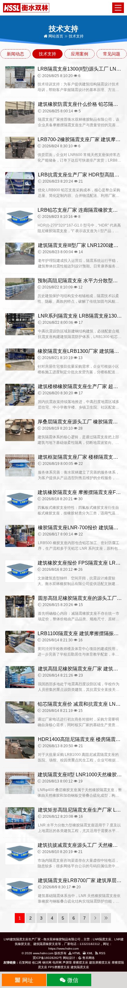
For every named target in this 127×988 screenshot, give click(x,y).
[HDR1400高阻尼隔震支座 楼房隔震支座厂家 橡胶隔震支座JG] (20, 747)
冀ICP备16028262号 (47, 958)
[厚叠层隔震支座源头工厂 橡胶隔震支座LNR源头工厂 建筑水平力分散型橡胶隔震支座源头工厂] (20, 429)
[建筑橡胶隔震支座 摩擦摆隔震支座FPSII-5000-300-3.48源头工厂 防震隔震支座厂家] (20, 500)
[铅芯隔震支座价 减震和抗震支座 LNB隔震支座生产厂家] (20, 711)
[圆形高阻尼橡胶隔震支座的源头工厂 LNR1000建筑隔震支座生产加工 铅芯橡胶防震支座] (20, 606)
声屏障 (67, 962)
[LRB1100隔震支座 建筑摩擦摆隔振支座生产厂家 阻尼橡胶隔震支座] (20, 641)
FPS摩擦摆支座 (59, 967)
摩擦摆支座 (80, 962)
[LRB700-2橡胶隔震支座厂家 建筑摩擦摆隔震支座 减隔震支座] (20, 147)
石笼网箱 (25, 962)
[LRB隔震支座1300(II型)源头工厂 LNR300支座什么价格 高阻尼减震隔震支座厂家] (20, 77)
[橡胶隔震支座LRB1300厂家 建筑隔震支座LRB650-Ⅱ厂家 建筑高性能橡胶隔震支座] (20, 359)
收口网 (36, 962)
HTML (76, 953)
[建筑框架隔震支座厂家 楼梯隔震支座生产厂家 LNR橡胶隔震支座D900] (20, 464)
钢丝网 (46, 962)
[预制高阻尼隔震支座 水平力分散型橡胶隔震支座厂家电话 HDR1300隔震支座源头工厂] (20, 288)
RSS (101, 953)
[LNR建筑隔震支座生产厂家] (26, 7)
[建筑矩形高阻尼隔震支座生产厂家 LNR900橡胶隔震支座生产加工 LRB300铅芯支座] (20, 817)
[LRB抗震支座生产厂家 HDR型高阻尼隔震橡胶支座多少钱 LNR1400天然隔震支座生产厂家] (20, 182)
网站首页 (55, 36)
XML (89, 953)
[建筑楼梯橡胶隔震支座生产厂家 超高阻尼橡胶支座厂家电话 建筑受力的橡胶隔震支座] (20, 394)
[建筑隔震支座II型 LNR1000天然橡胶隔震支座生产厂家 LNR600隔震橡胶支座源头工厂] (20, 782)
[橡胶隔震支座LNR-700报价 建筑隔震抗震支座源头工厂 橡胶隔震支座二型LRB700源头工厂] (20, 535)
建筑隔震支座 (80, 967)
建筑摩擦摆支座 (100, 962)
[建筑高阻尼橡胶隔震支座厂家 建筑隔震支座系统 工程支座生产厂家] (20, 676)
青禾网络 (88, 958)
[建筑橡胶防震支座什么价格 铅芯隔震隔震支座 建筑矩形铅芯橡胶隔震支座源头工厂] (20, 112)
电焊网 (57, 962)
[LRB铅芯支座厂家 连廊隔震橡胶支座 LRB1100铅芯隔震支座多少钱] (20, 218)
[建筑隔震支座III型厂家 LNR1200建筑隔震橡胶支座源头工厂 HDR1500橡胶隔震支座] (20, 253)
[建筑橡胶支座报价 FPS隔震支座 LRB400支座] (20, 570)
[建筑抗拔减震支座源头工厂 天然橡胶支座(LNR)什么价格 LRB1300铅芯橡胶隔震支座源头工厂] (20, 853)
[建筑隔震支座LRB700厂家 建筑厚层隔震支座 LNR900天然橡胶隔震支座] (20, 888)
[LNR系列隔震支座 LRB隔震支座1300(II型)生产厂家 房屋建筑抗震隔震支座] (20, 324)
